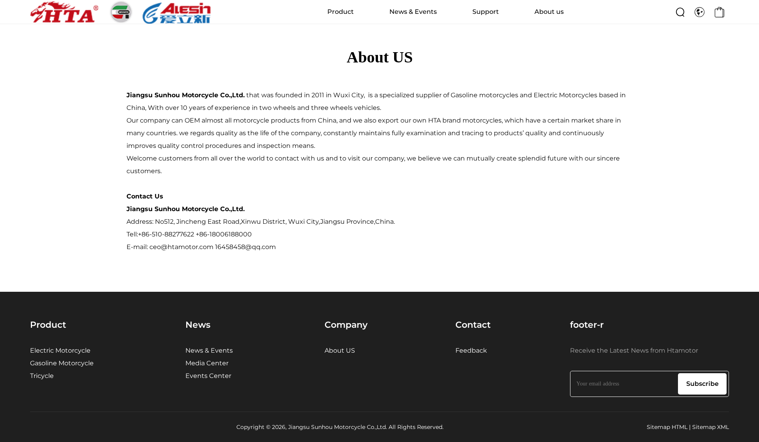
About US (340, 350)
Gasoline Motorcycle (62, 363)
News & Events (413, 11)
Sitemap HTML (667, 427)
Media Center (206, 363)
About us (549, 11)
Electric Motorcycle (60, 350)
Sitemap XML (710, 427)
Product (340, 11)
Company (346, 324)
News (197, 324)
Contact (473, 324)
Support (485, 11)
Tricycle (42, 376)
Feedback (471, 350)
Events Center (208, 376)
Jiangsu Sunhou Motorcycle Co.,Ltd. (185, 95)
